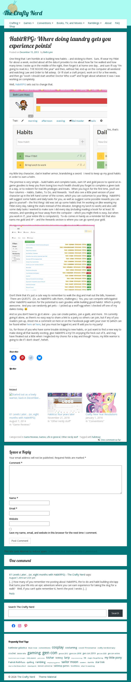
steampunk (31, 666)
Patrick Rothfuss (16, 662)
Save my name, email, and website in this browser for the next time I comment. (53, 532)
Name (13, 498)
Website (13, 518)
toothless (75, 666)
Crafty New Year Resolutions (101, 414)
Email (13, 508)
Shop (12, 26)
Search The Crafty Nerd (21, 607)
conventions (44, 647)
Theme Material (47, 676)
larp (67, 657)
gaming (34, 652)
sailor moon (70, 662)
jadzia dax (41, 658)
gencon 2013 (63, 653)
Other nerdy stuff (69, 437)
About (108, 23)
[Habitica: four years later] (65, 403)
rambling (40, 662)
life (85, 658)
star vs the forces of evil (17, 666)
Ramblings (93, 23)
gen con (49, 652)
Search (115, 613)
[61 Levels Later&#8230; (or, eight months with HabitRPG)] (26, 403)
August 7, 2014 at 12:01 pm (22, 577)
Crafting (13, 23)
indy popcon (31, 658)
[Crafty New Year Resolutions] (103, 403)
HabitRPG (20, 84)
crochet (12, 653)
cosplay (58, 647)
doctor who (21, 653)
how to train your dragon (16, 658)
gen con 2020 (101, 653)
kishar (50, 657)
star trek (100, 662)
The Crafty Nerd (23, 13)
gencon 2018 (75, 653)
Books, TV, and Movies (69, 23)
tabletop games (61, 665)
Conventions (44, 23)
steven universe (45, 666)
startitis (91, 662)
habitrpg (96, 437)
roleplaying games (53, 662)
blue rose (32, 647)
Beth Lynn (48, 52)
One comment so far (111, 439)
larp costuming (76, 658)
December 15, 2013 (29, 52)
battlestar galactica (17, 647)
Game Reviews (31, 437)
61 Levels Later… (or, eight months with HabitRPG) (24, 416)
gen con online (114, 653)
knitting (59, 657)
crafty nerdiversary (106, 647)
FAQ (117, 23)
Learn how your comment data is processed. (72, 551)
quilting (30, 662)
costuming (71, 647)
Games (28, 23)
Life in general (53, 437)
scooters (83, 662)
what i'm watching (88, 666)
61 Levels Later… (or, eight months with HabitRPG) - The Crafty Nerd (47, 574)
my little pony (113, 657)
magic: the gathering (95, 658)
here (30, 324)
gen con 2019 (89, 653)
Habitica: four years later (61, 414)
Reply (11, 593)
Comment (15, 462)
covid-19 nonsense (87, 647)
